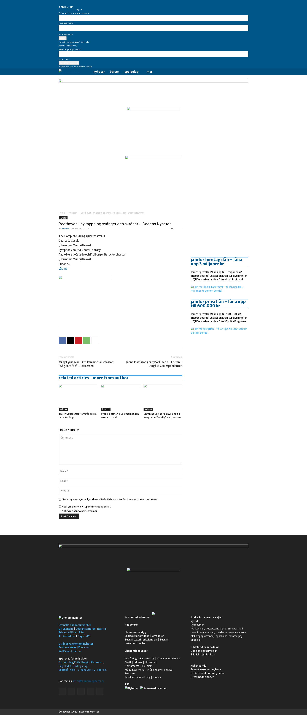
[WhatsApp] (86, 340)
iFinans (157, 677)
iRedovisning (146, 658)
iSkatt (128, 662)
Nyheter (99, 71)
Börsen (115, 71)
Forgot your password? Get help (74, 42)
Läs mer (64, 268)
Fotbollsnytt (82, 662)
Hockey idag (80, 666)
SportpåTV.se (67, 669)
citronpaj (209, 636)
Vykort (194, 621)
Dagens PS (84, 636)
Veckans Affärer (85, 628)
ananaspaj (208, 632)
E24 (81, 632)
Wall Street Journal (70, 651)
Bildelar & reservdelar (204, 650)
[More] (95, 340)
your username (66, 23)
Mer (149, 71)
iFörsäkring (143, 677)
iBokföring (131, 658)
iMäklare (129, 677)
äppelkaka (221, 636)
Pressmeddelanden (137, 617)
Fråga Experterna (134, 669)
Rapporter (131, 624)
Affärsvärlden (67, 636)
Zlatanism (97, 662)
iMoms (138, 662)
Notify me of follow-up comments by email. (86, 506)
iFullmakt (147, 666)
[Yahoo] (245, 7)
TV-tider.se (99, 669)
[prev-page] (60, 424)
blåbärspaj (197, 636)
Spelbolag (132, 71)
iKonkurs (150, 662)
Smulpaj (232, 628)
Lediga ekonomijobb (137, 635)
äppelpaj (196, 639)
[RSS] (234, 7)
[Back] (77, 5)
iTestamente (132, 666)
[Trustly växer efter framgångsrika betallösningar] (78, 397)
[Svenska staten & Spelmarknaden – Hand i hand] (120, 397)
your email (64, 59)
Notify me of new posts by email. (80, 510)
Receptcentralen (215, 628)
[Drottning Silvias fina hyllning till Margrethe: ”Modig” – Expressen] (163, 397)
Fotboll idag (66, 662)
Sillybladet (65, 666)
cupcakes (240, 632)
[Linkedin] (228, 7)
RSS (127, 684)
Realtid (101, 628)
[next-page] (62, 424)
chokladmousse (225, 632)
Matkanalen (197, 628)
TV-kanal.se (83, 669)
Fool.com (84, 647)
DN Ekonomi (66, 628)
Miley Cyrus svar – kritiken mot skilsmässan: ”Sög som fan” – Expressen (86, 364)
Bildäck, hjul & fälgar (203, 654)
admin (65, 228)
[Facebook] (222, 7)
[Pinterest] (78, 340)
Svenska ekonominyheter (75, 625)
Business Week (67, 647)
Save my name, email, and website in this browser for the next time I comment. (110, 499)
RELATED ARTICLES (74, 378)
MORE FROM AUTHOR (110, 378)
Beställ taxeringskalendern (141, 639)
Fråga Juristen (155, 669)
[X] (240, 7)
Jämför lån (157, 635)
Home (62, 212)
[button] (244, 72)
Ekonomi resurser (136, 650)
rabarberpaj (235, 636)
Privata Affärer (68, 632)
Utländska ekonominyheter (76, 643)
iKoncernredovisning (168, 658)
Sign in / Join (66, 7)
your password (66, 34)
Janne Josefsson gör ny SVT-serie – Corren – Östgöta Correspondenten (154, 364)
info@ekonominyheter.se (89, 681)
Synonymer (197, 624)
